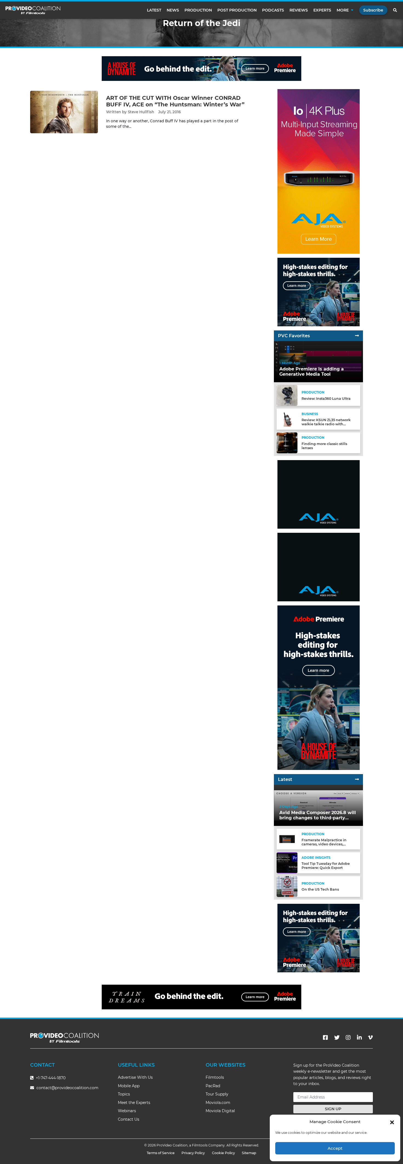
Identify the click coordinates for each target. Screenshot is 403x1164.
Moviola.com (218, 1102)
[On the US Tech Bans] (287, 886)
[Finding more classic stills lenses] (287, 442)
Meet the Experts (134, 1102)
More (343, 10)
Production (198, 10)
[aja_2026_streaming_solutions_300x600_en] (318, 171)
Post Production (237, 10)
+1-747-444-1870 (50, 1077)
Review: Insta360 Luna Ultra (326, 399)
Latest (154, 10)
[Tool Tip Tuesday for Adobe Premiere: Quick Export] (287, 862)
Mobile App (129, 1085)
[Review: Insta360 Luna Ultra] (287, 395)
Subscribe (373, 10)
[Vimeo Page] (370, 1037)
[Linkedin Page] (359, 1037)
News (173, 10)
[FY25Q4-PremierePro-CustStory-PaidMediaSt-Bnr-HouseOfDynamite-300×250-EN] (318, 292)
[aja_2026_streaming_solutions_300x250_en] (318, 494)
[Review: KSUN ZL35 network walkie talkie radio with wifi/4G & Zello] (287, 419)
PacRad (213, 1085)
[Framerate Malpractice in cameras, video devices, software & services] (287, 839)
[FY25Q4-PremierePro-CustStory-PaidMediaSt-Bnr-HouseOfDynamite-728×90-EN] (201, 68)
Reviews (299, 10)
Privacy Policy (193, 1153)
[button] (392, 1122)
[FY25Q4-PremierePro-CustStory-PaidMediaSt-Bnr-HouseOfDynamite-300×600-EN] (318, 687)
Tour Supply (217, 1094)
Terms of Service (161, 1153)
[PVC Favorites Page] (357, 335)
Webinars (127, 1110)
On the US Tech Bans (320, 889)
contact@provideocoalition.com (67, 1087)
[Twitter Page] (337, 1037)
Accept (335, 1148)
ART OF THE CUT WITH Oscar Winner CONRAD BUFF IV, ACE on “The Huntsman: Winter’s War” (175, 101)
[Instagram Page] (348, 1037)
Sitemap (249, 1153)
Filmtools (215, 1077)
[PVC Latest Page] (357, 779)
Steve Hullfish (141, 112)
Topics (124, 1094)
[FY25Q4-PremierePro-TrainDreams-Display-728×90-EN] (201, 997)
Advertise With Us (135, 1077)
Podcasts (273, 10)
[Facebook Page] (325, 1037)
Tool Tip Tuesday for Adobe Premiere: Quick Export (326, 866)
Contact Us (128, 1119)
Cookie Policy (223, 1153)
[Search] (395, 10)
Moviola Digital (220, 1110)
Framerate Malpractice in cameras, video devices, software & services (324, 844)
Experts (322, 10)
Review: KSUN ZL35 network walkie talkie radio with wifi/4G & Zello (326, 424)
